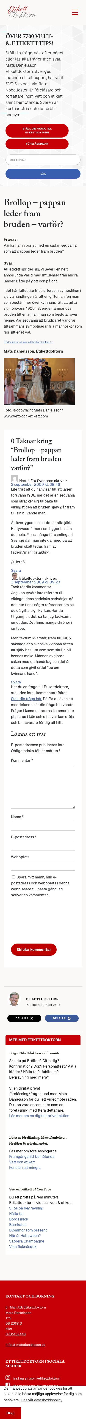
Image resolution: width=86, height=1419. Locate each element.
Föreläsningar (37, 143)
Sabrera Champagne (26, 1241)
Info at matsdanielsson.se (25, 1345)
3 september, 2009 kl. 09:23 (35, 582)
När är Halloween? (25, 1236)
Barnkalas (17, 1225)
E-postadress (23, 837)
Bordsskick (18, 1219)
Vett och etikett (22, 1162)
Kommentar (22, 760)
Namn (17, 817)
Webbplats (20, 857)
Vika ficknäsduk (22, 1247)
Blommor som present (28, 1230)
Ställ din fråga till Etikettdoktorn (37, 130)
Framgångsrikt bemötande (32, 1156)
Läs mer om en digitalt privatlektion (39, 1116)
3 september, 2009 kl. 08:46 (35, 484)
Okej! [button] (10, 1413)
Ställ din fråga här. (26, 699)
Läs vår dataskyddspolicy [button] (41, 1400)
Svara (16, 570)
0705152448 (16, 1334)
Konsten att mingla (25, 1167)
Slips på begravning (26, 1208)
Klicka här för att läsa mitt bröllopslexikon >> (28, 342)
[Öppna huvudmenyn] (75, 12)
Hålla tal (16, 1214)
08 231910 (14, 1323)
